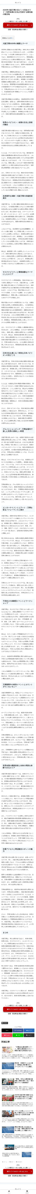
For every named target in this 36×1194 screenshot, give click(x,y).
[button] (29, 1035)
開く (11, 38)
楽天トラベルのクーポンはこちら (17, 25)
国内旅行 (5, 1023)
